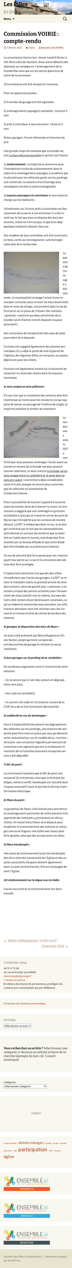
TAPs (51, 1150)
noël (15, 1150)
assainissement (10, 1143)
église (9, 1156)
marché (63, 1143)
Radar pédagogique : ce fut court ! (31, 940)
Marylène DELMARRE (52, 47)
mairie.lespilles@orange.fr (17, 976)
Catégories (10, 1082)
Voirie (31, 47)
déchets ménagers (31, 1143)
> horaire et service (14, 980)
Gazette (48, 1143)
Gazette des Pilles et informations (23, 1256)
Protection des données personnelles (25, 1003)
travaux (57, 1150)
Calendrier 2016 (54, 946)
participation (32, 1149)
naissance (8, 1150)
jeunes (56, 1143)
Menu (7, 19)
